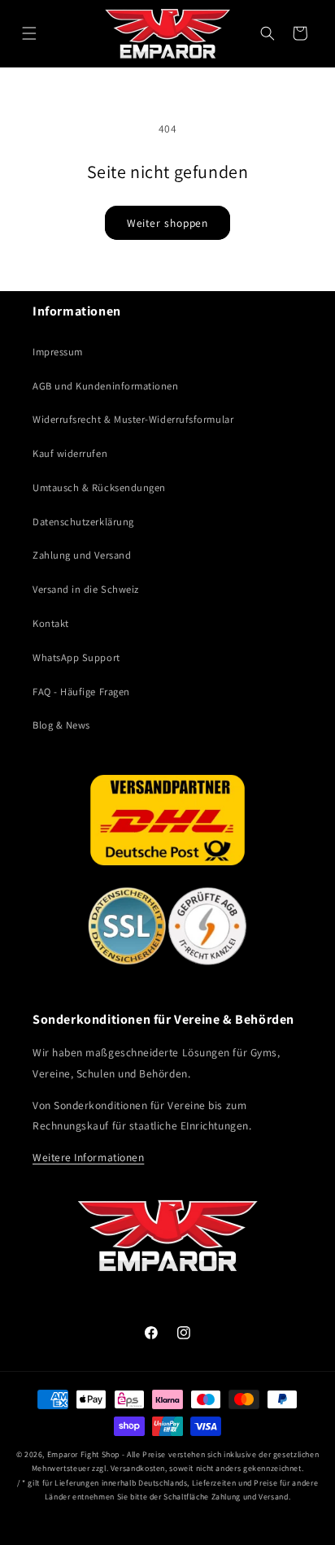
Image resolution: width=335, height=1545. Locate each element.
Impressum (58, 352)
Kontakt (51, 623)
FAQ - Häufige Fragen (81, 692)
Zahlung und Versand (82, 555)
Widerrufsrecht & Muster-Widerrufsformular (133, 419)
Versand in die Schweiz (86, 589)
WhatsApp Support (76, 657)
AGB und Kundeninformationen (106, 386)
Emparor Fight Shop (83, 1454)
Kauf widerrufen (70, 453)
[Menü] (29, 33)
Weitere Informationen (88, 1157)
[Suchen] (267, 33)
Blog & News (61, 725)
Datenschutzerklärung (83, 522)
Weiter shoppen (168, 222)
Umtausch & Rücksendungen (99, 487)
